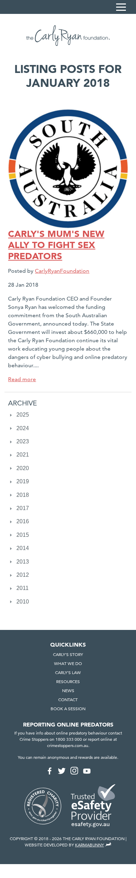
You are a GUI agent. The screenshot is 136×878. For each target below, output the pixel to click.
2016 (22, 521)
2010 (22, 602)
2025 (22, 415)
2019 (22, 481)
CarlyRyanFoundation (62, 271)
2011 (22, 588)
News (68, 690)
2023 (22, 441)
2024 (22, 428)
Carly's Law (68, 672)
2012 (22, 575)
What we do (68, 663)
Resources (68, 681)
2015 (22, 535)
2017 (22, 508)
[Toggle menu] (121, 7)
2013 (22, 562)
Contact (68, 699)
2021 (22, 455)
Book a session (68, 708)
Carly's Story (68, 654)
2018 (22, 495)
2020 (22, 468)
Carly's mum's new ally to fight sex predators (56, 245)
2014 (22, 548)
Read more (22, 379)
